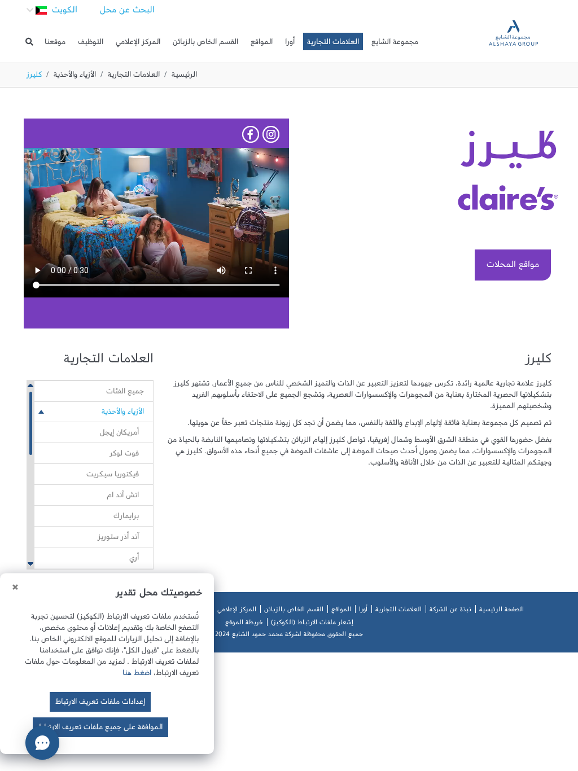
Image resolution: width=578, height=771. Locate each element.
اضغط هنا (136, 675)
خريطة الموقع (244, 624)
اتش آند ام (123, 497)
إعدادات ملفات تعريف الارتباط (100, 703)
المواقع (262, 44)
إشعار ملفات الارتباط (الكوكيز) (312, 624)
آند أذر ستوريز (118, 539)
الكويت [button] (63, 12)
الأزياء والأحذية (75, 76)
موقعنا (55, 44)
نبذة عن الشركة (450, 611)
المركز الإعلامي (138, 44)
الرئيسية (184, 76)
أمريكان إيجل (119, 434)
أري (134, 560)
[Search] (29, 41)
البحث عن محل (127, 12)
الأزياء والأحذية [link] (123, 413)
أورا (290, 44)
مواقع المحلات (513, 267)
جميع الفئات (125, 393)
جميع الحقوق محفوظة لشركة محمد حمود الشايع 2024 (289, 636)
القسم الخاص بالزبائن (205, 44)
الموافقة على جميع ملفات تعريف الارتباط (100, 729)
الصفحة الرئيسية (501, 611)
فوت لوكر (124, 455)
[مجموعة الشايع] (513, 41)
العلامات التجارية (333, 44)
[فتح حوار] (42, 743)
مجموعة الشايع (394, 44)
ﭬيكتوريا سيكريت (112, 476)
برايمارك (126, 518)
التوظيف (90, 44)
